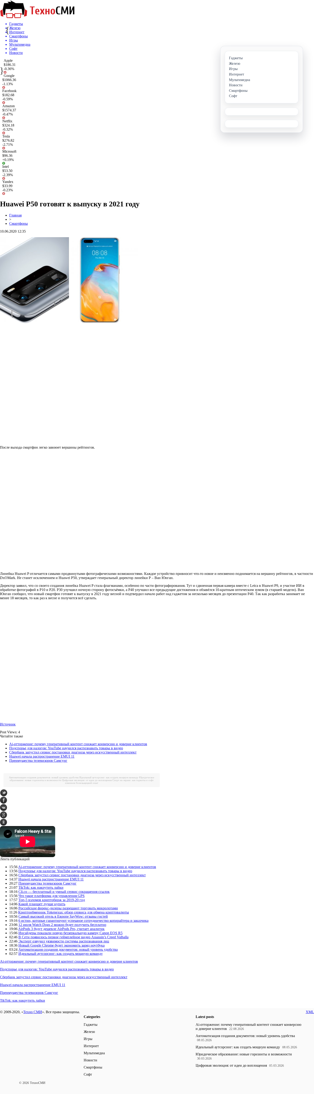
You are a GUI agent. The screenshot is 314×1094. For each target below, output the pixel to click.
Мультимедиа (94, 1053)
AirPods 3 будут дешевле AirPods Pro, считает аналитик (61, 929)
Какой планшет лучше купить (41, 904)
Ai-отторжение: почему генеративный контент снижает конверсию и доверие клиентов (78, 744)
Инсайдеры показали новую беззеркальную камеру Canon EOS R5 (70, 933)
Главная (15, 215)
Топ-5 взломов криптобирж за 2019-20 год (51, 900)
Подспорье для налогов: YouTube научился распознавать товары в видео (66, 748)
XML (310, 1012)
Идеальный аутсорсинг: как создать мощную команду (108, 777)
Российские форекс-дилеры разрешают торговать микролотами (68, 908)
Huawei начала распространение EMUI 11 (41, 756)
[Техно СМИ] (37, 17)
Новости (90, 1060)
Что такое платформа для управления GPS (51, 896)
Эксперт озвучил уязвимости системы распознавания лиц (63, 941)
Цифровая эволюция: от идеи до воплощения (87, 780)
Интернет (91, 1046)
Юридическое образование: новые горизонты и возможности (244, 1054)
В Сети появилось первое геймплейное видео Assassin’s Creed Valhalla (73, 937)
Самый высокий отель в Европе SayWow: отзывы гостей (63, 916)
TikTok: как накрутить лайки (40, 887)
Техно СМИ (32, 1012)
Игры (88, 1039)
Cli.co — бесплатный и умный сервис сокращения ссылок (64, 892)
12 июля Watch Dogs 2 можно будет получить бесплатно (62, 925)
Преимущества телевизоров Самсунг (38, 760)
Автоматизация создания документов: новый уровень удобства (44, 777)
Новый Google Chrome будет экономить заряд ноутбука (61, 945)
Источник (8, 724)
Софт (88, 1074)
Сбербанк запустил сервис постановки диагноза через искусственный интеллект (73, 752)
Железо (89, 1032)
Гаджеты (90, 1025)
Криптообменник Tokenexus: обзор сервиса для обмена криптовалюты (73, 912)
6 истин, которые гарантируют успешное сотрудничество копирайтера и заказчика (83, 920)
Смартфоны (18, 223)
